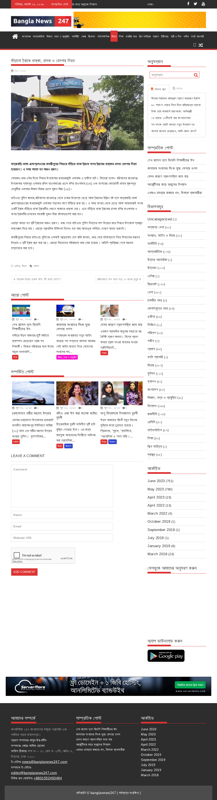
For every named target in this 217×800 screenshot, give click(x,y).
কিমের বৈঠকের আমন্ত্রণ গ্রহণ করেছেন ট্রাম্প (175, 98)
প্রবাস (156, 36)
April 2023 (155, 497)
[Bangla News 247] (15, 35)
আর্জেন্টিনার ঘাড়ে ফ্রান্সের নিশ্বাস (166, 185)
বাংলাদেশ (26, 36)
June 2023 (156, 481)
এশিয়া (151, 276)
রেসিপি (151, 422)
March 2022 (157, 513)
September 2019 (161, 530)
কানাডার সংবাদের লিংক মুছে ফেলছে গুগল (172, 168)
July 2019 (155, 538)
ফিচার (114, 36)
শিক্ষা (121, 36)
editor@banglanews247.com (34, 773)
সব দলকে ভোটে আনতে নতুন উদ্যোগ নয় (173, 124)
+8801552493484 (48, 778)
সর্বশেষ (179, 88)
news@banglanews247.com (44, 762)
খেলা (83, 36)
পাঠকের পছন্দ (160, 89)
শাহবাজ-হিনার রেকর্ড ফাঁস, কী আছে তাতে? (39, 279)
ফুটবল (151, 373)
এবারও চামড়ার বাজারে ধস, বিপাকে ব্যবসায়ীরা (144, 4)
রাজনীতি (152, 414)
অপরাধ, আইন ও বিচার (161, 236)
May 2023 (155, 489)
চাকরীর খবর (131, 36)
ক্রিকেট (152, 284)
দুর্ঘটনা (17, 266)
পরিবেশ (151, 333)
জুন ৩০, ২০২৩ (23, 319)
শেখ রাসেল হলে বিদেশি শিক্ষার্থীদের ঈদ (170, 160)
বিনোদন (91, 36)
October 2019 (158, 522)
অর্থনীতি (75, 36)
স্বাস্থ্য (104, 353)
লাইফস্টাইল (103, 36)
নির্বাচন (151, 325)
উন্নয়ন (152, 268)
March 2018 (157, 554)
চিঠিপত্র (164, 36)
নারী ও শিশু (176, 36)
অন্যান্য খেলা (155, 227)
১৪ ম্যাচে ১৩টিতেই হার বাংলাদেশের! (171, 118)
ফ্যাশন (151, 381)
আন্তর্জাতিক (38, 36)
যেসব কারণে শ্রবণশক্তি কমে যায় (167, 176)
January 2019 (158, 546)
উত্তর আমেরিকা (157, 260)
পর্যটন (186, 36)
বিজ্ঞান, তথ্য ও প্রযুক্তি (58, 36)
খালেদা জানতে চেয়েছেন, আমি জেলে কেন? (173, 131)
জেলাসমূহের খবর (157, 308)
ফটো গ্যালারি (197, 36)
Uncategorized (159, 219)
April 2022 (155, 505)
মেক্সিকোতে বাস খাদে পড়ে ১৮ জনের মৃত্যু (117, 279)
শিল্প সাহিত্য (144, 36)
